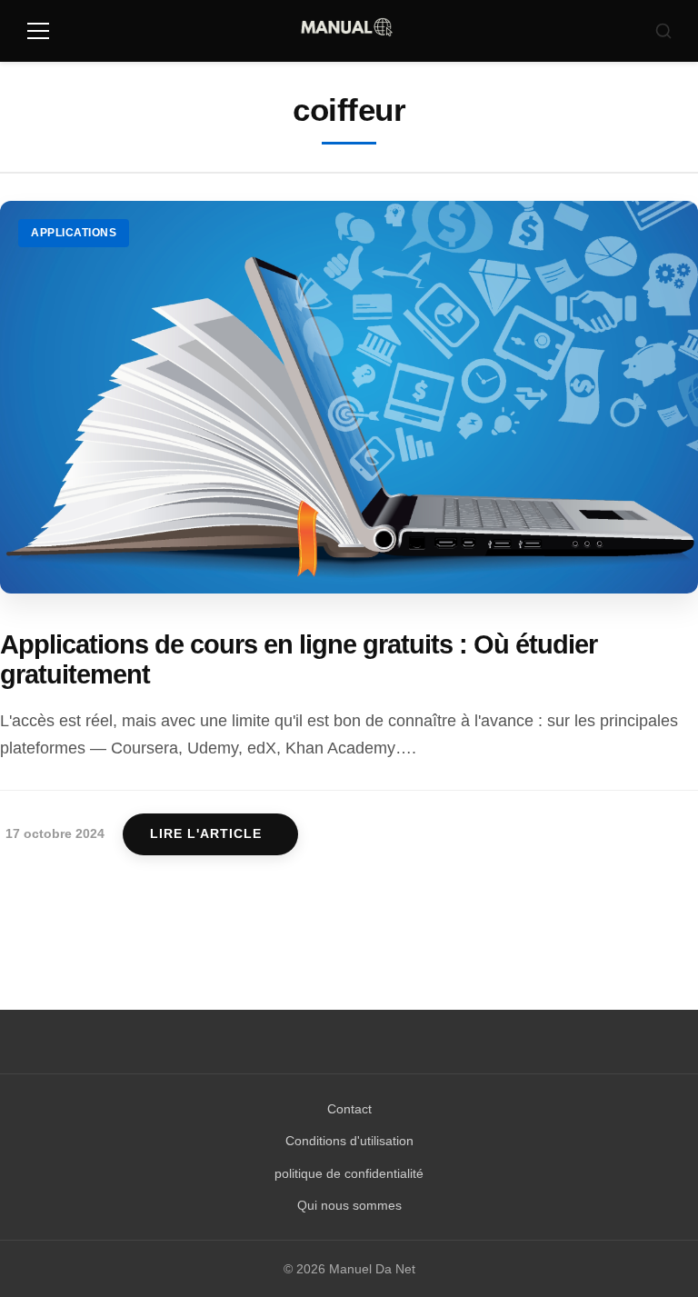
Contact (349, 1109)
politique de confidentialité (349, 1173)
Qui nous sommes (349, 1205)
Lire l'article (206, 834)
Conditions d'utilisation (349, 1140)
